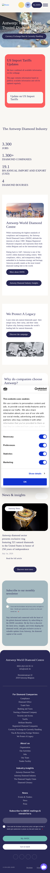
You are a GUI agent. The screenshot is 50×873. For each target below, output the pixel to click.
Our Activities (25, 751)
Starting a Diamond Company (25, 712)
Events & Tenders (25, 797)
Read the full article (14, 558)
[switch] (43, 445)
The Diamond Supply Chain (25, 779)
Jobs (25, 754)
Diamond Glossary (25, 783)
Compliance (25, 698)
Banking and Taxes (25, 709)
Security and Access (25, 716)
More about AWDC (17, 272)
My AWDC (25, 838)
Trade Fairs (25, 705)
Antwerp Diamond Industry (25, 776)
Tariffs (25, 719)
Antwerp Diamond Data (25, 772)
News (25, 800)
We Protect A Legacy (25, 736)
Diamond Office (25, 702)
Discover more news (25, 569)
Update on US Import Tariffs (22, 98)
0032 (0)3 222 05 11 (25, 666)
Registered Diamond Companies (25, 726)
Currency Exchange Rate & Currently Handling (24, 36)
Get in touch (25, 847)
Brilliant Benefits (25, 723)
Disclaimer (29, 867)
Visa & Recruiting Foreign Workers (25, 733)
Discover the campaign (19, 334)
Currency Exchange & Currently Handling (25, 729)
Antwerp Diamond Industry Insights (24, 283)
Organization (25, 747)
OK (25, 482)
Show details (35, 473)
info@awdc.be (25, 669)
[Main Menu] (45, 4)
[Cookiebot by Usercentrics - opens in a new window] (35, 389)
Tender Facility (25, 761)
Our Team (25, 758)
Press (25, 804)
